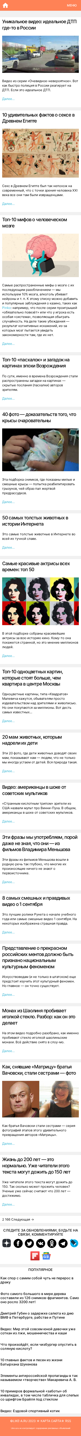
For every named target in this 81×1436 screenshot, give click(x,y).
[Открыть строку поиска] (39, 5)
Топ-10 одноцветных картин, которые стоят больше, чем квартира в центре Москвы (32, 678)
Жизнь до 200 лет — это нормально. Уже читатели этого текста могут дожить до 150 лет (36, 1165)
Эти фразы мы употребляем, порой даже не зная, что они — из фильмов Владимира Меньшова (39, 843)
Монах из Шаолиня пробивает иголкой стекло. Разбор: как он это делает (38, 1017)
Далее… (8, 99)
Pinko (6, 308)
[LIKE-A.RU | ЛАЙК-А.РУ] (6, 5)
